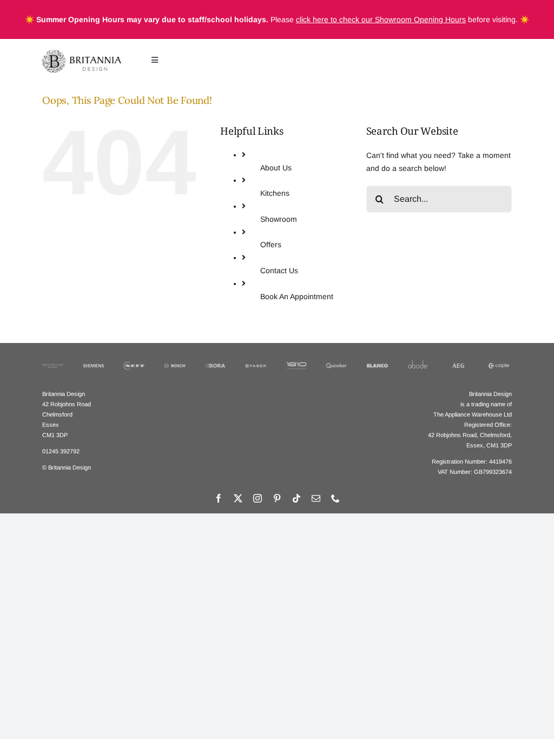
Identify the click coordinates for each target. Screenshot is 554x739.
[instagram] (257, 498)
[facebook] (218, 498)
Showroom (278, 219)
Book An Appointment (296, 296)
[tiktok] (296, 498)
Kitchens (274, 193)
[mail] (316, 498)
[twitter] (238, 498)
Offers (270, 244)
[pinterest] (277, 498)
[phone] (335, 498)
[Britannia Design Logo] (81, 53)
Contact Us (279, 270)
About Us (276, 167)
